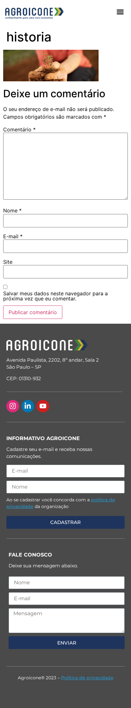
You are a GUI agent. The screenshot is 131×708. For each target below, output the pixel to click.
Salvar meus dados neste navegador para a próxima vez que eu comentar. (55, 296)
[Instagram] (12, 406)
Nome (12, 210)
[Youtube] (43, 406)
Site (7, 261)
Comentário (19, 129)
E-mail (13, 236)
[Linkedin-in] (28, 406)
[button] (120, 12)
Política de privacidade (87, 678)
